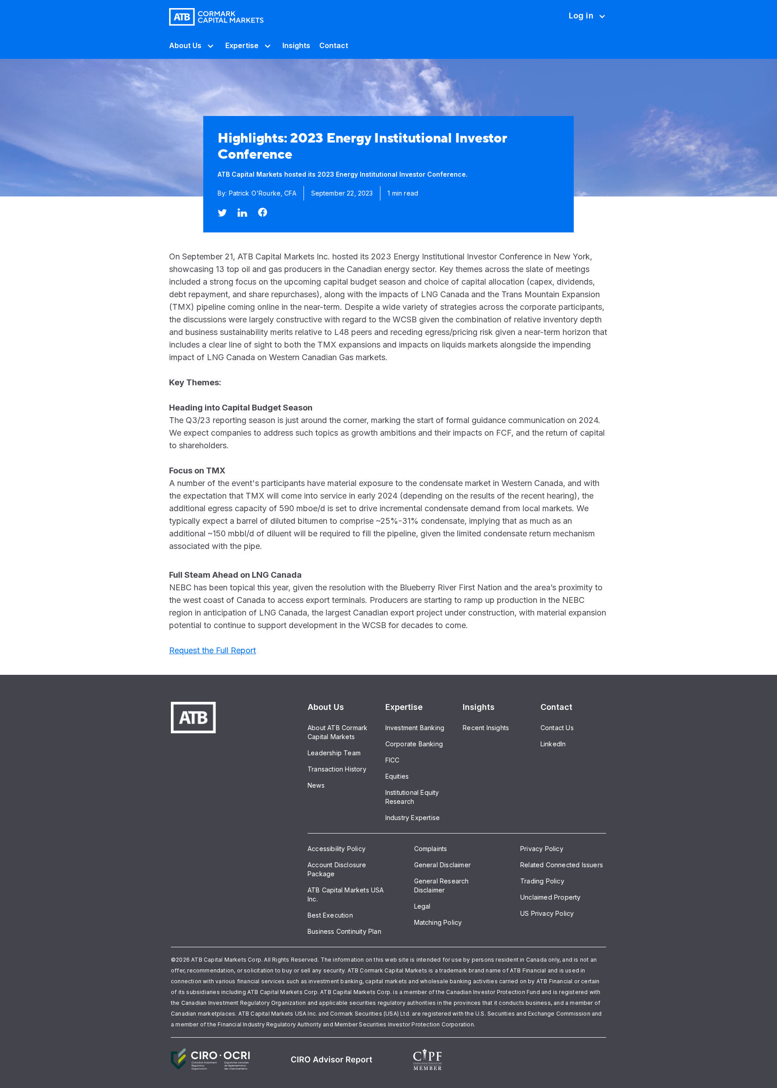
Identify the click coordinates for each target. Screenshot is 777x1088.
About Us (185, 45)
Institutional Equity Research (412, 797)
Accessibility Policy (337, 848)
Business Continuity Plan (344, 931)
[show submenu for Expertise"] (266, 45)
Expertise (242, 45)
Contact (333, 45)
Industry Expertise (412, 817)
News (316, 785)
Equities (397, 776)
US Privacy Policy (547, 913)
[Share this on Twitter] (222, 213)
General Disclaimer (442, 865)
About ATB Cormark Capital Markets (337, 732)
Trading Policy (542, 881)
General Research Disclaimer (441, 885)
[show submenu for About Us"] (208, 45)
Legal (422, 906)
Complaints (430, 848)
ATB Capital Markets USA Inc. (346, 894)
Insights (296, 45)
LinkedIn (553, 744)
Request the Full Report (212, 650)
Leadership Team (334, 753)
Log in (581, 21)
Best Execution (330, 915)
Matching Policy (438, 922)
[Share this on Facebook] (262, 212)
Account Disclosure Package (337, 869)
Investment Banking (415, 727)
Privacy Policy (541, 848)
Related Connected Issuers (561, 865)
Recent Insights (486, 727)
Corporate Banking (414, 744)
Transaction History (337, 769)
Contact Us (557, 727)
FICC (392, 760)
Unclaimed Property (550, 897)
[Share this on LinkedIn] (242, 212)
